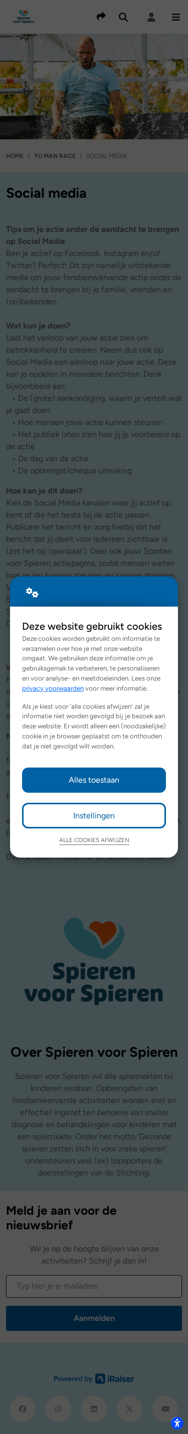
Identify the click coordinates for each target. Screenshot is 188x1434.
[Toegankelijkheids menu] (177, 1423)
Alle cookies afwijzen (94, 839)
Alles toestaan (94, 780)
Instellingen (94, 815)
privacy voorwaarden (53, 688)
